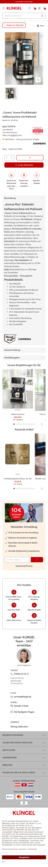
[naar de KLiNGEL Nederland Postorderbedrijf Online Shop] (30, 784)
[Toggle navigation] (3, 8)
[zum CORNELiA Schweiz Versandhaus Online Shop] (24, 784)
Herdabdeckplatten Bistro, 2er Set (18, 478)
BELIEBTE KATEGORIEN (12, 735)
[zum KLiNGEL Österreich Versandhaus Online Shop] (17, 784)
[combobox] (24, 16)
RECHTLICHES (8, 750)
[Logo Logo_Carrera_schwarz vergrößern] (39, 144)
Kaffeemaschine (17, 414)
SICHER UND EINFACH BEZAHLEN (17, 742)
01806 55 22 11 (21, 674)
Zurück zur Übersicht (15, 25)
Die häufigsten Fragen (24, 712)
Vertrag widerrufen (19, 726)
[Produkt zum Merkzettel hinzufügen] (30, 157)
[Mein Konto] (29, 8)
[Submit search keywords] (42, 16)
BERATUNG (7, 765)
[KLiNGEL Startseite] (14, 8)
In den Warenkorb (25, 165)
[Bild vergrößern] (38, 79)
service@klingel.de (22, 696)
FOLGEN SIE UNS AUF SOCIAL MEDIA (18, 772)
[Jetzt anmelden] (37, 559)
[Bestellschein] (39, 8)
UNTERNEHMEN (9, 757)
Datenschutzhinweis (24, 566)
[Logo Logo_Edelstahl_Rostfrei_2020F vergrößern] (10, 339)
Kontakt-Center (21, 706)
